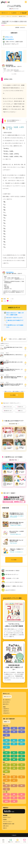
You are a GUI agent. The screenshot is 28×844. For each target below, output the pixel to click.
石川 (21, 752)
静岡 (14, 759)
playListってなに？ (7, 817)
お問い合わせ (6, 826)
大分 (6, 797)
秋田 (21, 728)
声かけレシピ (9, 16)
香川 (14, 785)
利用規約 (5, 819)
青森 (14, 728)
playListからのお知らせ (10, 590)
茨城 (6, 740)
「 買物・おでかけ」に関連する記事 (14, 41)
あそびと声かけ (14, 16)
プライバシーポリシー (7, 821)
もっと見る (12, 395)
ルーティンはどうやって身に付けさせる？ (14, 582)
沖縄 (14, 801)
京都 (6, 764)
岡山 (21, 776)
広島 (6, 780)
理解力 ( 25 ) (20, 410)
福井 (6, 756)
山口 (14, 780)
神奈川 (21, 743)
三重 (21, 764)
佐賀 (14, 794)
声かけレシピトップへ (7, 696)
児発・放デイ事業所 (9, 811)
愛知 (21, 759)
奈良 (21, 768)
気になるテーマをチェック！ (12, 44)
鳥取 (6, 776)
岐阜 (6, 759)
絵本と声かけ (6, 704)
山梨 (14, 756)
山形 (21, 731)
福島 (6, 735)
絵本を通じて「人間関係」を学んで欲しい (14, 586)
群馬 (21, 740)
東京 (14, 743)
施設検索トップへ (6, 721)
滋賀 (6, 768)
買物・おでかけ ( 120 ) (8, 406)
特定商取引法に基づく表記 (8, 823)
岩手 (6, 731)
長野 (21, 756)
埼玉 (6, 743)
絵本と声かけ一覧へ (13, 460)
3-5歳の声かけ (6, 711)
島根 (14, 776)
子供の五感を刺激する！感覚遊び (12, 570)
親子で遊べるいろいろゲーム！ (12, 574)
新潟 (6, 752)
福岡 (6, 794)
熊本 (14, 797)
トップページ (3, 16)
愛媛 (21, 785)
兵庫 (14, 768)
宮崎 (21, 797)
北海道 (6, 728)
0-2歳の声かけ (6, 709)
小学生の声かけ (6, 713)
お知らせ (5, 828)
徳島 (6, 785)
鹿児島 (6, 801)
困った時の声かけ (6, 700)
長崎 (21, 794)
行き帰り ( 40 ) (20, 406)
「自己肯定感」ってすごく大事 (11, 578)
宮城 (14, 731)
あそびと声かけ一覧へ (13, 423)
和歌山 (6, 771)
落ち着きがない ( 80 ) (8, 410)
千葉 (6, 747)
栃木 (14, 740)
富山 (14, 752)
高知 (6, 789)
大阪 (14, 764)
